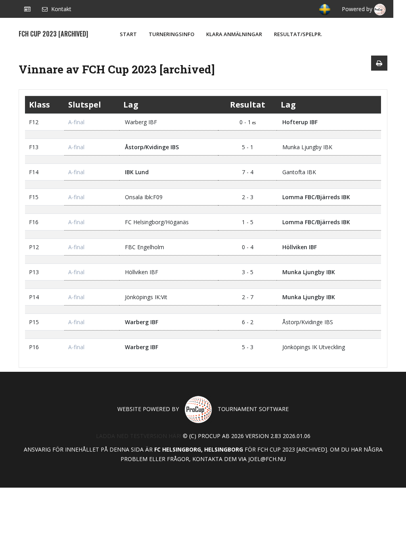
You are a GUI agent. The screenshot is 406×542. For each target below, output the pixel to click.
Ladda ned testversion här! (138, 436)
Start (128, 34)
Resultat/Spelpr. (298, 34)
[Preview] (379, 63)
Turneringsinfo (171, 34)
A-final (76, 122)
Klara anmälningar (234, 34)
